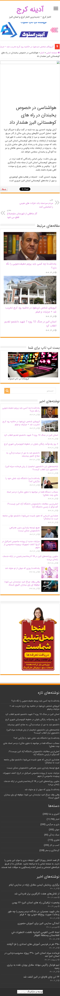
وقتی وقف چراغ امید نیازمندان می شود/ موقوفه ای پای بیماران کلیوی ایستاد (22, 583)
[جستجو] (7, 391)
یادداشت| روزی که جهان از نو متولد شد (22, 568)
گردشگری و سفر (52, 850)
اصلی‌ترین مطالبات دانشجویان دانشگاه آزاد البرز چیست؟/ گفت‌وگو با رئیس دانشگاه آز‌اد (32, 505)
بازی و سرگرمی (52, 824)
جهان (57, 829)
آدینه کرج (30, 9)
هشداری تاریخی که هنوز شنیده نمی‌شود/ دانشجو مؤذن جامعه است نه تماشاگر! (30, 517)
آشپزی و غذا (53, 814)
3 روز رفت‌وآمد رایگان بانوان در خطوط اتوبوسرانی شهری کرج (31, 444)
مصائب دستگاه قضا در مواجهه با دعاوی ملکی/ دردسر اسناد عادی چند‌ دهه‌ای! (32, 493)
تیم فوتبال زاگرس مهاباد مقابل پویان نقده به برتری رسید (33, 966)
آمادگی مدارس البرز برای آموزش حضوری (38, 923)
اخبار (42, 52)
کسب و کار (54, 845)
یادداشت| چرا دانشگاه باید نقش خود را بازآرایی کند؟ (23, 480)
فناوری (56, 840)
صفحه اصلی (52, 52)
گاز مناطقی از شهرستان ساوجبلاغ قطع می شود (22, 214)
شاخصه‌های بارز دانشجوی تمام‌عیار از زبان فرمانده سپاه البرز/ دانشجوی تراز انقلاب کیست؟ (31, 468)
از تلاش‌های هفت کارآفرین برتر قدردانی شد (36, 894)
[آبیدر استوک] (30, 29)
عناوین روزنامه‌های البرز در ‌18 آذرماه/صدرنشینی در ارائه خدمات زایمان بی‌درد (30, 558)
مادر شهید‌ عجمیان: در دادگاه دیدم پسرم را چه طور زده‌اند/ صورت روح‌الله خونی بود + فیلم (33, 913)
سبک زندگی (54, 835)
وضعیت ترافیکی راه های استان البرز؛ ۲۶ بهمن (35, 903)
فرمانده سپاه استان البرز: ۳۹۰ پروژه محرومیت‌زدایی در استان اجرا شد (31, 954)
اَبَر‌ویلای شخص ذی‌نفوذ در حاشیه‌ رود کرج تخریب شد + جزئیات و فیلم (21, 423)
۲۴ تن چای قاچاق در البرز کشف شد (41, 977)
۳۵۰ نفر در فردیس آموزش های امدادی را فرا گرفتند (33, 944)
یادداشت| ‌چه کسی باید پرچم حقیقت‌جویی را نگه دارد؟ (21, 409)
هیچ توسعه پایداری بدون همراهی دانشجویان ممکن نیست (24, 529)
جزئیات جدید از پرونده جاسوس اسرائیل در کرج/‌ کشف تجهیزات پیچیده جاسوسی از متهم (21, 544)
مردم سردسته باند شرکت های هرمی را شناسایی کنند (36, 203)
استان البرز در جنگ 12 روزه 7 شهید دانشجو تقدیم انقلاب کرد (31, 435)
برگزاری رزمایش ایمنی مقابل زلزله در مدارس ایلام (34, 885)
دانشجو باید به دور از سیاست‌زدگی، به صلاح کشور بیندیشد (23, 454)
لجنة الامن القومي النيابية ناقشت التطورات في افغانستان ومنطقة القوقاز (35, 933)
